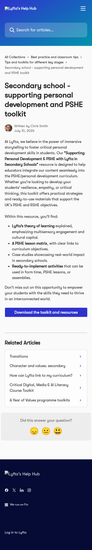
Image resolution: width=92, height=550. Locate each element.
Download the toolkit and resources (46, 312)
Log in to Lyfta (15, 532)
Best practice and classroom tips (54, 57)
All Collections (15, 57)
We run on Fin (19, 504)
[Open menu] (83, 8)
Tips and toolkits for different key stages (34, 62)
